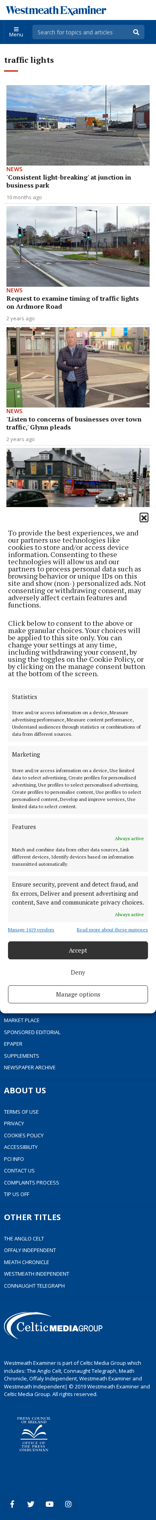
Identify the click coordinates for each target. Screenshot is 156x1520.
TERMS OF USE (21, 1111)
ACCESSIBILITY (21, 1146)
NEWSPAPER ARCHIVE (30, 1067)
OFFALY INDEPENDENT (30, 1250)
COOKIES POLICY (24, 1135)
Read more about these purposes (112, 930)
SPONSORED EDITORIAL (32, 1032)
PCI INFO (14, 1158)
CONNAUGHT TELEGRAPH (34, 1285)
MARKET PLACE (22, 1020)
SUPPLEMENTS (21, 1055)
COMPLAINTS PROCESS (31, 1182)
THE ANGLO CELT (24, 1238)
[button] (144, 517)
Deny (78, 972)
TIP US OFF (16, 1194)
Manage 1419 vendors (31, 930)
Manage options (78, 994)
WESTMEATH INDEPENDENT (36, 1273)
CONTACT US (19, 1170)
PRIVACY (14, 1123)
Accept (78, 950)
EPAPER (13, 1043)
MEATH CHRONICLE (26, 1262)
